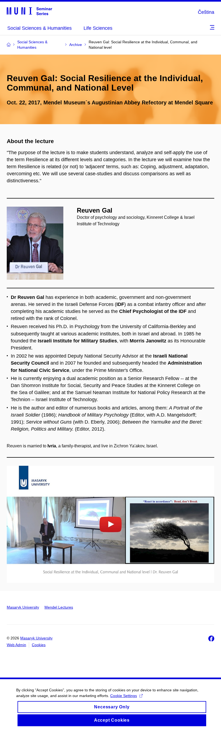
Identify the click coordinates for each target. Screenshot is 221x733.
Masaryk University (23, 607)
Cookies (39, 645)
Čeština (206, 12)
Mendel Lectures (58, 607)
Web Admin (16, 645)
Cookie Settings (123, 696)
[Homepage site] (29, 10)
